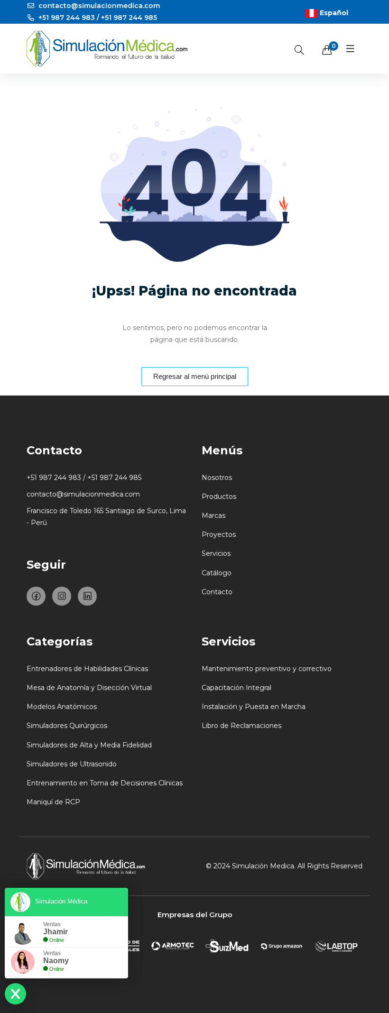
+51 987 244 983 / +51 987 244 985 (97, 17)
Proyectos (219, 534)
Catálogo (217, 573)
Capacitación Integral (236, 687)
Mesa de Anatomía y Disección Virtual (89, 687)
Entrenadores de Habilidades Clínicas (87, 668)
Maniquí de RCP (53, 802)
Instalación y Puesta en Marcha (254, 706)
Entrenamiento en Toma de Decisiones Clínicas (105, 783)
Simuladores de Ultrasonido (72, 764)
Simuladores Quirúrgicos (67, 725)
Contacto (217, 592)
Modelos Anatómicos (62, 706)
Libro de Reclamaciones (241, 725)
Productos (219, 496)
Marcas (213, 515)
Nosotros (217, 477)
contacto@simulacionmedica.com (98, 5)
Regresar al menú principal (194, 376)
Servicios (216, 553)
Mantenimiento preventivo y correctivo (267, 668)
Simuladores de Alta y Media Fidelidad (89, 745)
